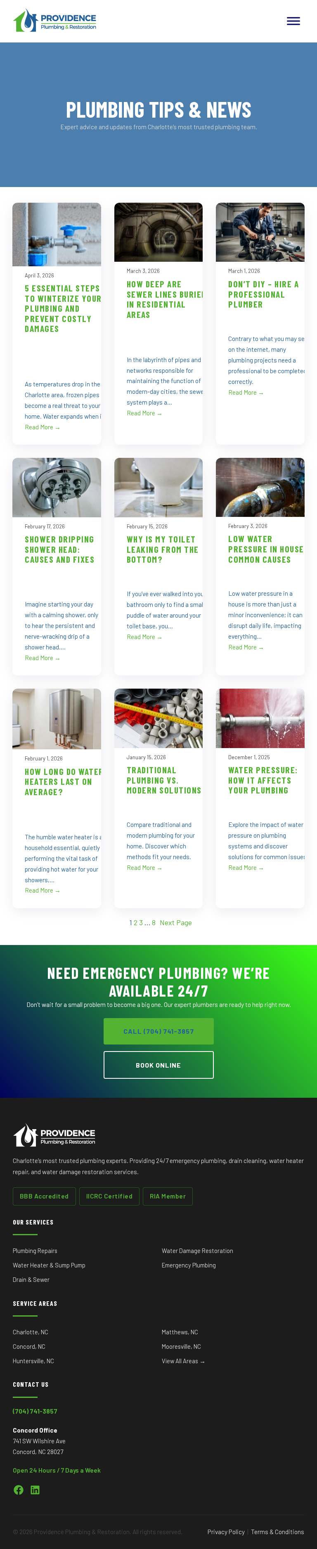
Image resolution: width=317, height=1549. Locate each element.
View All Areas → (184, 1360)
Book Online (158, 1065)
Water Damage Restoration (197, 1250)
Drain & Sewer (31, 1279)
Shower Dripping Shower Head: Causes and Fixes (60, 549)
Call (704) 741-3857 (158, 1031)
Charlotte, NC (30, 1332)
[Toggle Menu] (293, 21)
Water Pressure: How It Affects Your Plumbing (263, 780)
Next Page (176, 922)
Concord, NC (29, 1346)
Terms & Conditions (277, 1531)
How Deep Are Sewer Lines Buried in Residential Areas (166, 299)
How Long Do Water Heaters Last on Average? (64, 782)
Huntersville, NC (33, 1360)
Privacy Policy (226, 1531)
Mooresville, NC (181, 1346)
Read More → (43, 427)
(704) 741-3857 (35, 1411)
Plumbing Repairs (35, 1250)
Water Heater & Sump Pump (49, 1265)
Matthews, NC (180, 1332)
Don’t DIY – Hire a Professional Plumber (263, 294)
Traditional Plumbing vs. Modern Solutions (164, 780)
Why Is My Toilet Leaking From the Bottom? (163, 549)
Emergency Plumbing (189, 1265)
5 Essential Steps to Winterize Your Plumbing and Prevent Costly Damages (63, 308)
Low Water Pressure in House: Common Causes (267, 549)
